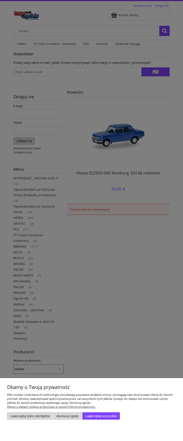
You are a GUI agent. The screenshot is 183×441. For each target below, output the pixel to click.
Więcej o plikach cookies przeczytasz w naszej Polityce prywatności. (51, 407)
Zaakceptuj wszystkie (101, 416)
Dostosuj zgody (67, 416)
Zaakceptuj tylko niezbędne (30, 416)
